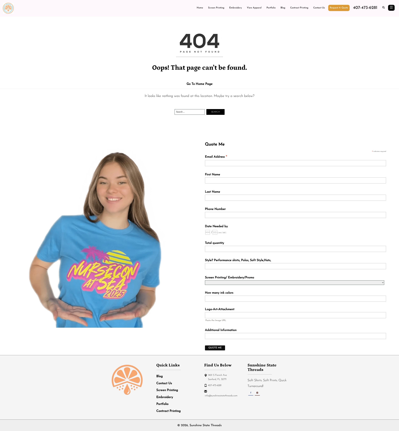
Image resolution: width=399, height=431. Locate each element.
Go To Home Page (200, 84)
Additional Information (221, 330)
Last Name (212, 191)
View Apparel (254, 8)
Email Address (216, 157)
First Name (212, 174)
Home (200, 8)
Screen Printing (216, 8)
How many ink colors (219, 292)
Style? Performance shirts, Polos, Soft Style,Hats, (238, 260)
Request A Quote (339, 8)
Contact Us (319, 8)
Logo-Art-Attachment (219, 309)
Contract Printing (299, 8)
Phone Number (215, 209)
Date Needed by (216, 226)
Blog (283, 8)
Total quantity (214, 243)
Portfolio (271, 8)
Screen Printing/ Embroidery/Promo (229, 277)
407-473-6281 (365, 8)
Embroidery (235, 8)
